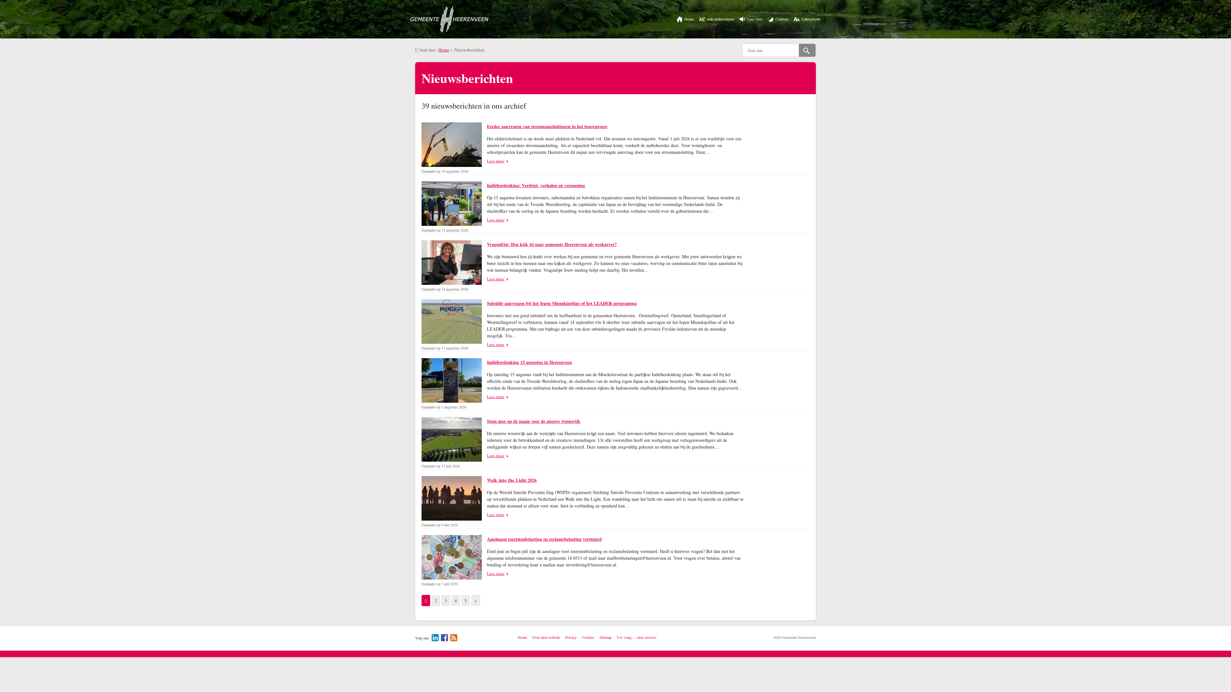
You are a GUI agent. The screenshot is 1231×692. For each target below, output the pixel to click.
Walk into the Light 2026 (512, 480)
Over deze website (546, 637)
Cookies (588, 637)
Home (443, 50)
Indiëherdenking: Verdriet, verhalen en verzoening (536, 185)
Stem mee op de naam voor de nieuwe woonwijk (533, 421)
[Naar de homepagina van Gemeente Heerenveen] (449, 19)
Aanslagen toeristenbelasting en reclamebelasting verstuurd (544, 539)
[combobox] (770, 50)
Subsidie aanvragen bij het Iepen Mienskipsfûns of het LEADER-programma (562, 303)
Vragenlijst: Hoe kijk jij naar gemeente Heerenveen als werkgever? (552, 244)
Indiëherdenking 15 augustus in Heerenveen (529, 362)
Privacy (571, 637)
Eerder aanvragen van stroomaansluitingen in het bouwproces (547, 126)
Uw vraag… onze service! (637, 637)
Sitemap (605, 637)
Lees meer (495, 161)
